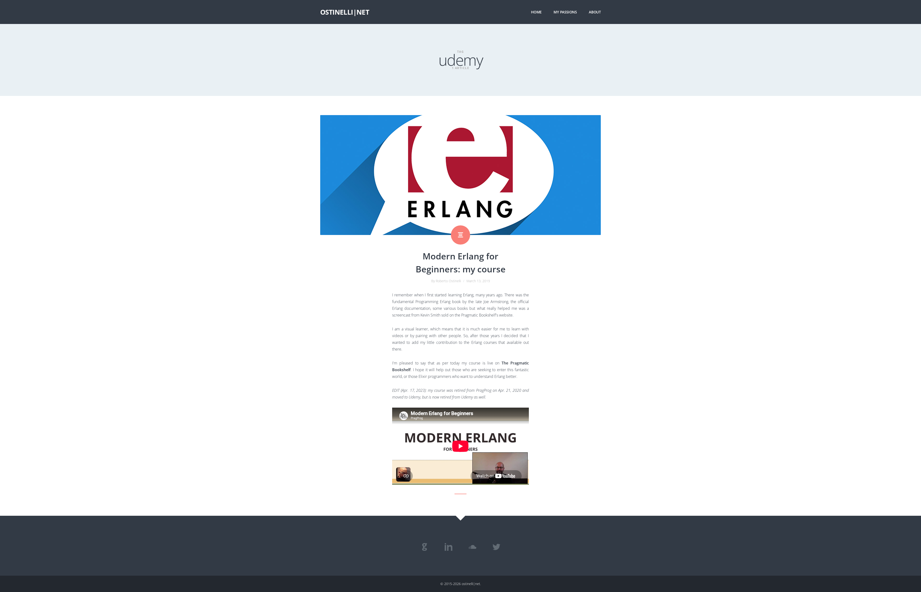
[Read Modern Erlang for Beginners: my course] (460, 175)
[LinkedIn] (448, 547)
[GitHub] (424, 547)
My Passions (565, 12)
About (595, 12)
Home (536, 12)
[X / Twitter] (496, 547)
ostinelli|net (344, 12)
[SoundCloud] (472, 547)
